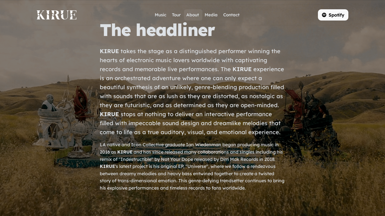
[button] (333, 15)
